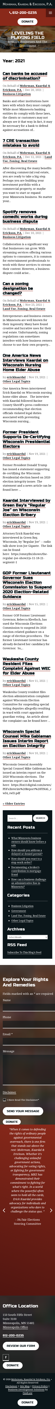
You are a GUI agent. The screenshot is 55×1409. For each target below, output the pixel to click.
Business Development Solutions (26, 1389)
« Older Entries (14, 803)
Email (8, 1034)
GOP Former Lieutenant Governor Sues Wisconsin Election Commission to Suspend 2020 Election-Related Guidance (27, 585)
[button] (50, 12)
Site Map (25, 1386)
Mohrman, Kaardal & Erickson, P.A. (30, 1379)
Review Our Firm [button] (21, 1346)
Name (7, 1000)
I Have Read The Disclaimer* (23, 1099)
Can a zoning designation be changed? (18, 288)
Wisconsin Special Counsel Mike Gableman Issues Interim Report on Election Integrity (27, 738)
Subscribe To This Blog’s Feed (24, 952)
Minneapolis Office (15, 1327)
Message (8, 1051)
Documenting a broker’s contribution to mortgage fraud (26, 871)
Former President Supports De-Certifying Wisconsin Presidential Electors (26, 439)
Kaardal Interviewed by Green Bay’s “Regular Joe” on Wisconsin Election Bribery (26, 507)
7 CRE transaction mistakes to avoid (21, 143)
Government (18, 911)
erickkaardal (16, 377)
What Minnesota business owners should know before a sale (28, 841)
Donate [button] (27, 21)
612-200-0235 (24, 13)
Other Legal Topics (16, 381)
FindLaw (27, 1392)
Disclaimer (9, 1092)
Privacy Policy (40, 1386)
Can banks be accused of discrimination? (25, 76)
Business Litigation (17, 94)
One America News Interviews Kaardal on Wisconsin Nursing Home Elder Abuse (25, 362)
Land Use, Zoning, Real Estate (27, 159)
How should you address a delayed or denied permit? (26, 852)
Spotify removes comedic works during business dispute (25, 216)
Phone (7, 1017)
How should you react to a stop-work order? (26, 860)
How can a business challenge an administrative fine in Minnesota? (28, 883)
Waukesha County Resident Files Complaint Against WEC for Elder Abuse (26, 666)
